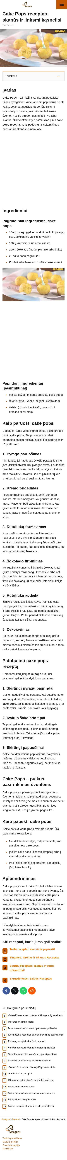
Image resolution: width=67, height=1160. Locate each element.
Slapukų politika (10, 1142)
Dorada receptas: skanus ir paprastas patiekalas (32, 1028)
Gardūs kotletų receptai (20, 1073)
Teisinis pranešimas (12, 1138)
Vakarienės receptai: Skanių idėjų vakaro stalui (31, 1067)
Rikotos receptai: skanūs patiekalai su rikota (30, 1080)
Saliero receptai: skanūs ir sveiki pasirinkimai (31, 1106)
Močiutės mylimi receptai (21, 1021)
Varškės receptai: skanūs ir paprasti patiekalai (31, 1047)
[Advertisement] (33, 168)
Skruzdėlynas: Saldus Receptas (31, 978)
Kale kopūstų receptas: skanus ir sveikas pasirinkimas (36, 1034)
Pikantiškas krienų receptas (22, 1099)
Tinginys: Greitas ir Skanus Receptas (34, 957)
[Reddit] (32, 991)
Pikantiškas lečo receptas (21, 1086)
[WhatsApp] (23, 991)
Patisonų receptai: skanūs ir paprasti (26, 1041)
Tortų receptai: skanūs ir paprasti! (32, 949)
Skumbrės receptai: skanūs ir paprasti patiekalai (32, 1054)
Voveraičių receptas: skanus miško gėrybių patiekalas (35, 1015)
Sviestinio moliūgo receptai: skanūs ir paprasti (31, 1093)
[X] (15, 991)
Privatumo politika (11, 1145)
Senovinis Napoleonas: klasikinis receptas (29, 1060)
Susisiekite (7, 1148)
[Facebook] (6, 991)
